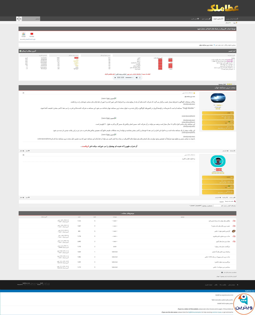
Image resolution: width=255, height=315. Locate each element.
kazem (222, 202)
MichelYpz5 (44, 68)
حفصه (170, 69)
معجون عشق (205, 19)
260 (58, 68)
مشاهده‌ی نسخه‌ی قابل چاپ (230, 272)
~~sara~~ (114, 221)
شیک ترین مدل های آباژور (223, 241)
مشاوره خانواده (217, 19)
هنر (216, 45)
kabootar (115, 252)
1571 (58, 59)
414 (58, 65)
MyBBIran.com (26, 283)
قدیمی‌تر (198, 205)
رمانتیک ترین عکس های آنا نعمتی (221, 252)
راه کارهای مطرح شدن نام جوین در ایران (223, 67)
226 (109, 59)
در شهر (138, 59)
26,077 (228, 177)
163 (109, 65)
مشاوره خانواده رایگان (229, 45)
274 (58, 67)
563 (58, 64)
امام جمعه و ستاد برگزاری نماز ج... (222, 59)
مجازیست (138, 64)
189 (109, 62)
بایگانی (215, 284)
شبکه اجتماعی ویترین (231, 19)
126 (109, 68)
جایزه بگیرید (194, 19)
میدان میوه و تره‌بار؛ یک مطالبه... (222, 61)
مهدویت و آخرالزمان (135, 62)
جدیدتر (192, 205)
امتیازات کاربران (208, 284)
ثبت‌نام (227, 22)
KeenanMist (44, 62)
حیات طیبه (220, 45)
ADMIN (60, 247)
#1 (23, 93)
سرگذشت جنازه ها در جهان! (222, 246)
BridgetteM (44, 59)
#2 (23, 155)
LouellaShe (44, 64)
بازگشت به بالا (223, 284)
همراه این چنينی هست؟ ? (227, 69)
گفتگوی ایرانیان (136, 66)
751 (58, 62)
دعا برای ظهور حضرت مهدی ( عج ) (225, 62)
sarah (77, 67)
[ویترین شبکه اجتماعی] (244, 304)
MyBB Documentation (194, 312)
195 (109, 61)
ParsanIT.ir (20, 284)
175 (109, 64)
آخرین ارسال (66, 221)
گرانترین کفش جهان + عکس (222, 231)
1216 (58, 61)
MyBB (41, 283)
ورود (234, 22)
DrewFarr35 (44, 65)
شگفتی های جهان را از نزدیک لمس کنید (219, 221)
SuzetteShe (44, 58)
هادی (171, 62)
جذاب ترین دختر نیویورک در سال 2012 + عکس (217, 257)
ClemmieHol (43, 67)
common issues (217, 312)
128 (109, 67)
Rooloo (39, 284)
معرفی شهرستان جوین (135, 67)
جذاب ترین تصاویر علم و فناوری (221, 236)
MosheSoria (44, 61)
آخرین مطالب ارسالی (28, 51)
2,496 (228, 113)
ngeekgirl (76, 68)
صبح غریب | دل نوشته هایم (226, 64)
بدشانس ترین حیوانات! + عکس (221, 267)
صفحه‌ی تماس (231, 284)
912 (109, 58)
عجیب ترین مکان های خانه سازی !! (220, 226)
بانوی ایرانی (137, 69)
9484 (58, 58)
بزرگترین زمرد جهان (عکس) (222, 262)
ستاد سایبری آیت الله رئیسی (226, 66)
